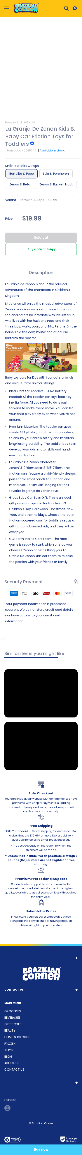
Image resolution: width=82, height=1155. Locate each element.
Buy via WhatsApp (42, 249)
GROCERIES (12, 1011)
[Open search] (66, 8)
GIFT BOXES (12, 1024)
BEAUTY (10, 1030)
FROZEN (10, 1043)
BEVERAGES (12, 1017)
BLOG (8, 1056)
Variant (10, 200)
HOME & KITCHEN (17, 1037)
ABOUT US (11, 1063)
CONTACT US (14, 1069)
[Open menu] (6, 8)
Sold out (41, 237)
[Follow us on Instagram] (7, 1108)
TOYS (8, 1050)
